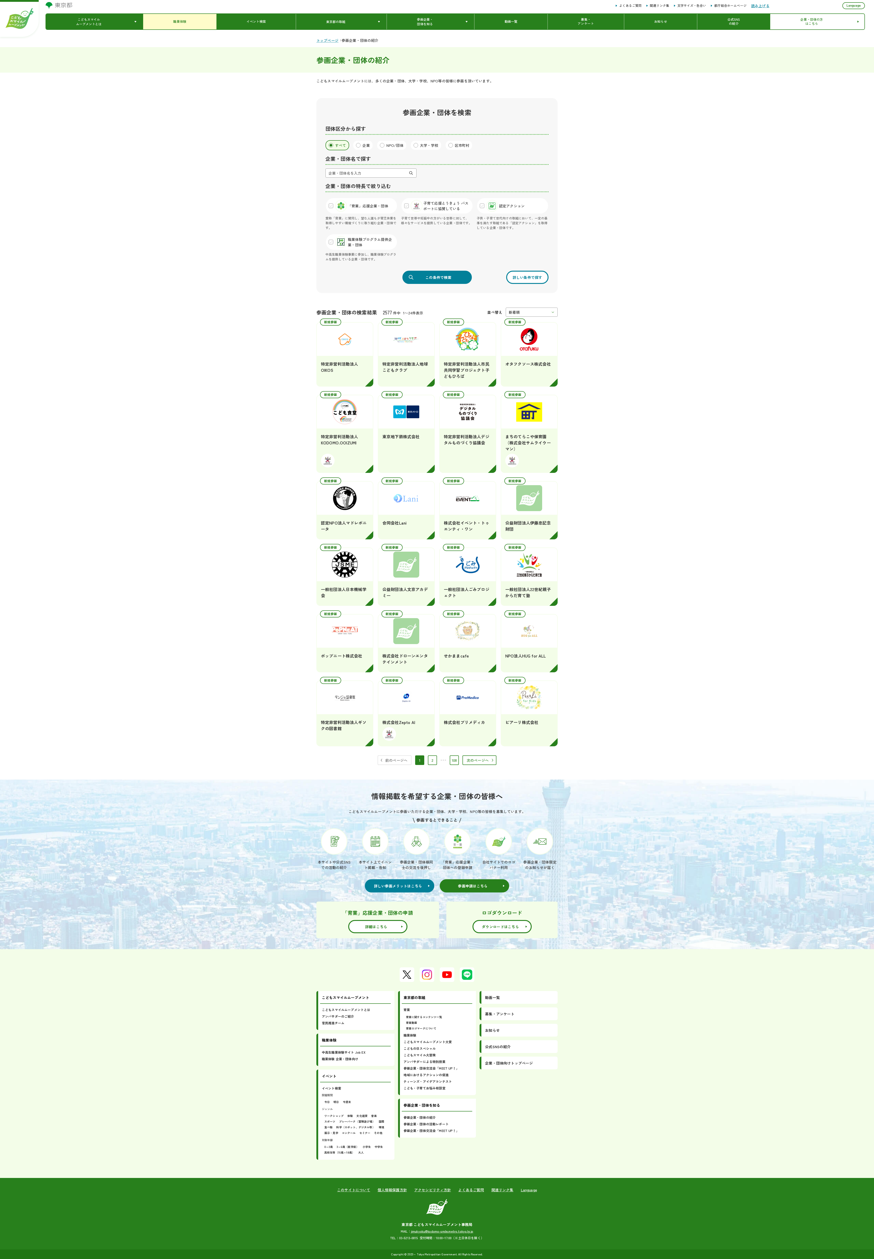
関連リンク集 (659, 6)
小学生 (367, 1147)
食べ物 (328, 1127)
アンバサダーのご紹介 (338, 1016)
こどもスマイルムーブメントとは (346, 1009)
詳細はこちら (376, 926)
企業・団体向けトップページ (509, 1063)
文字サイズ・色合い (691, 6)
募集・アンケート (499, 1014)
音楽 (374, 1116)
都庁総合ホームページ (730, 6)
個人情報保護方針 (392, 1190)
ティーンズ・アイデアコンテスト (428, 1081)
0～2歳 (328, 1147)
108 (455, 761)
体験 (350, 1116)
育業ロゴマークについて (421, 1028)
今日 (327, 1102)
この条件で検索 (438, 277)
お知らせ (492, 1030)
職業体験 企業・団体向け (340, 1059)
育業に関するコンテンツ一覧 (424, 1017)
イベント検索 (331, 1088)
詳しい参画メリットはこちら (398, 886)
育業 (407, 1009)
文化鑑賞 (362, 1116)
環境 (381, 1127)
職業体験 (410, 1035)
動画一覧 (492, 997)
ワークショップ (334, 1116)
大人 (361, 1152)
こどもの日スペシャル (420, 1048)
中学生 (379, 1147)
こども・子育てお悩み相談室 (424, 1088)
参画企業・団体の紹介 (420, 1117)
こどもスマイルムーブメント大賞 (428, 1042)
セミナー (365, 1133)
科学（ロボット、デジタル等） (355, 1127)
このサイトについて (353, 1190)
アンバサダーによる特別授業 (424, 1061)
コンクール (349, 1133)
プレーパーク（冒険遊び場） (357, 1121)
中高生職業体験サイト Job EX (344, 1052)
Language (853, 5)
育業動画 (411, 1023)
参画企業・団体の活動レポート (426, 1124)
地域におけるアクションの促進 (426, 1075)
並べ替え (494, 312)
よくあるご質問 (630, 6)
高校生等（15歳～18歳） (339, 1152)
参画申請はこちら (473, 886)
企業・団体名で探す (348, 158)
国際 (381, 1121)
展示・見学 (331, 1133)
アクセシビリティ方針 (432, 1190)
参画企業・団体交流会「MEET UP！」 (431, 1068)
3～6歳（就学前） (348, 1147)
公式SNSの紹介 (498, 1046)
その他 (378, 1133)
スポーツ (329, 1121)
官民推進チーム (333, 1023)
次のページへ (478, 760)
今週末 (347, 1102)
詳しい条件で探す (527, 277)
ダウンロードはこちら (500, 926)
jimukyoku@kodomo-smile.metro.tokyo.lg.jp (442, 1231)
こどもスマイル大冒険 (420, 1055)
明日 (336, 1102)
